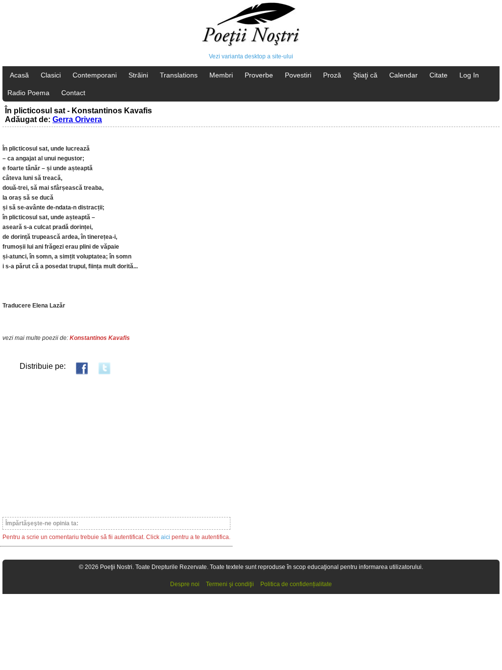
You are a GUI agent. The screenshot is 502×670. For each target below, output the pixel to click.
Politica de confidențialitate (296, 584)
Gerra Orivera (77, 119)
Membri (221, 75)
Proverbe (259, 75)
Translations (179, 75)
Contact (73, 93)
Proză (332, 75)
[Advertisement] (116, 445)
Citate (438, 75)
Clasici (51, 75)
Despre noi (185, 584)
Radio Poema (28, 93)
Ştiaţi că (365, 75)
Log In (469, 75)
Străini (138, 75)
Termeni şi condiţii (230, 584)
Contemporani (95, 75)
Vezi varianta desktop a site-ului (251, 56)
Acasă (19, 75)
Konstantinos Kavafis (100, 338)
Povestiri (298, 75)
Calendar (403, 75)
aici (165, 537)
